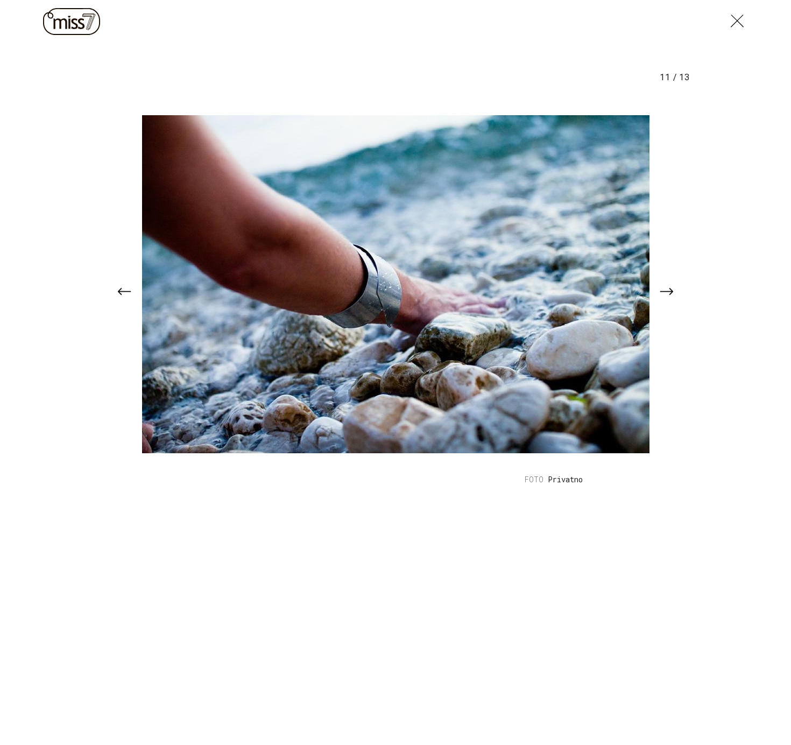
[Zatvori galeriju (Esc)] (737, 18)
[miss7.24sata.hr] (74, 21)
